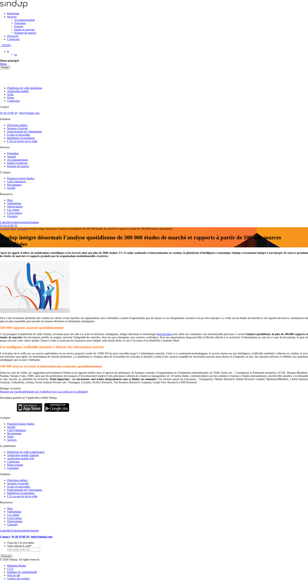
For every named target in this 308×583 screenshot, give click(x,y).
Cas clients (13, 209)
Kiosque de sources (25, 32)
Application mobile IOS (20, 458)
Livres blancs (14, 213)
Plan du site (13, 575)
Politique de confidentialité (22, 572)
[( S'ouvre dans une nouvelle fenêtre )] (29, 411)
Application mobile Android (23, 455)
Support (18, 26)
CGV (10, 568)
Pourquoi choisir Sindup (20, 178)
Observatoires (15, 206)
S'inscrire (6, 556)
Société (11, 188)
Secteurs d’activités (18, 483)
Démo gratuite (15, 464)
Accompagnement (24, 19)
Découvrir (13, 36)
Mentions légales (16, 565)
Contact (5, 536)
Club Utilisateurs (16, 181)
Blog (10, 200)
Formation (20, 23)
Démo (10, 97)
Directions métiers (17, 125)
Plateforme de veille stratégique (24, 87)
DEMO (6, 45)
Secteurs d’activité (17, 128)
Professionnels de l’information (24, 131)
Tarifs (10, 94)
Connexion (13, 39)
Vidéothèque (14, 203)
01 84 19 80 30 (8, 112)
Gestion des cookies (18, 578)
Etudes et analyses (24, 29)
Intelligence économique (21, 137)
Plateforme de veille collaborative (26, 452)
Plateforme (13, 13)
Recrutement (14, 184)
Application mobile (18, 91)
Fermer (5, 67)
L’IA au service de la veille (22, 141)
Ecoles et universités (18, 134)
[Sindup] (13, 7)
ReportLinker (164, 334)
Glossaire (12, 216)
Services (12, 16)
